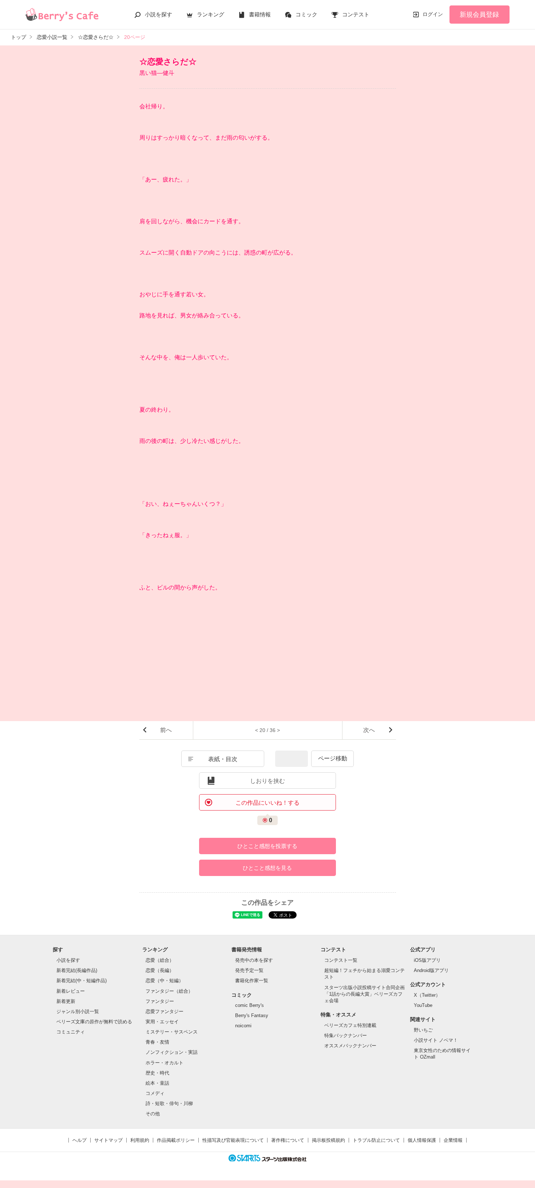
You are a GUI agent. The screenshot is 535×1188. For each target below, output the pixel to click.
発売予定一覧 (249, 970)
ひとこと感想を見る (267, 868)
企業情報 (453, 1140)
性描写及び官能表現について (233, 1140)
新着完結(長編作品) (76, 970)
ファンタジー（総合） (169, 991)
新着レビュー (70, 991)
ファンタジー (160, 1001)
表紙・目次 (222, 759)
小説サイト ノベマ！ (436, 1040)
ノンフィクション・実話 (172, 1052)
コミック (306, 14)
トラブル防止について (376, 1140)
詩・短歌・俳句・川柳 (169, 1103)
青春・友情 (157, 1042)
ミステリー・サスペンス (172, 1032)
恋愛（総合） (160, 960)
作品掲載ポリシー (176, 1140)
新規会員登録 (479, 14)
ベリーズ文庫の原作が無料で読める (94, 1021)
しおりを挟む (267, 781)
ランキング (210, 14)
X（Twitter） (427, 995)
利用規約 (139, 1140)
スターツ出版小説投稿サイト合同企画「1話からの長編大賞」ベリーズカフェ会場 (364, 994)
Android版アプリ (431, 970)
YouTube (423, 1005)
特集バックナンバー (345, 1035)
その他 (153, 1113)
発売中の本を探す (254, 960)
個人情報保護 (422, 1140)
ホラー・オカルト (164, 1062)
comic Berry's (249, 1005)
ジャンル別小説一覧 (77, 1011)
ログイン (433, 14)
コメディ (155, 1093)
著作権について (287, 1140)
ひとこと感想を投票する (267, 846)
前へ (166, 730)
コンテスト (355, 14)
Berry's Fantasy (251, 1015)
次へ (369, 730)
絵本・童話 (157, 1083)
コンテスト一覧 (340, 960)
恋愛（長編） (160, 970)
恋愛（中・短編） (164, 980)
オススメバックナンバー (350, 1045)
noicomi (243, 1025)
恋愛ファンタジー (164, 1011)
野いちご (423, 1030)
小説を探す (158, 14)
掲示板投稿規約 (328, 1140)
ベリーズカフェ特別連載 (350, 1025)
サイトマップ (108, 1140)
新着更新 (65, 1001)
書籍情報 (260, 14)
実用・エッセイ (162, 1021)
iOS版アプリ (427, 960)
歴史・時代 (157, 1073)
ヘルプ (79, 1140)
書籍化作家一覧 (251, 980)
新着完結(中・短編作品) (81, 980)
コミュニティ (70, 1032)
